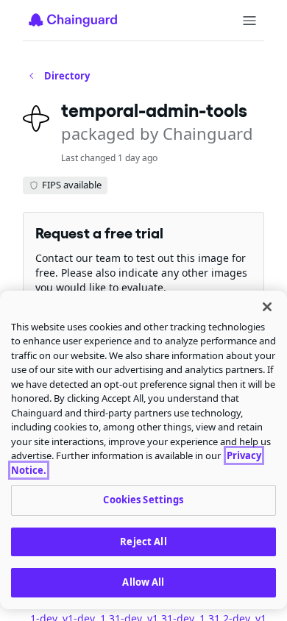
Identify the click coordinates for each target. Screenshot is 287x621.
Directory (67, 75)
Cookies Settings (143, 499)
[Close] (267, 307)
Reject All (143, 541)
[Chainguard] (73, 20)
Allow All (143, 582)
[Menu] (249, 20)
